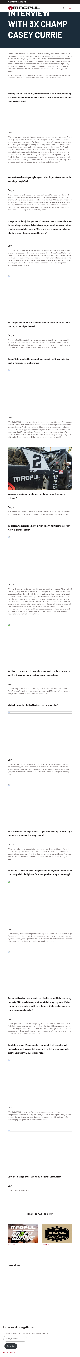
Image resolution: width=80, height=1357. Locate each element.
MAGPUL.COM (22, 2)
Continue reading (9, 1352)
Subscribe (11, 1346)
